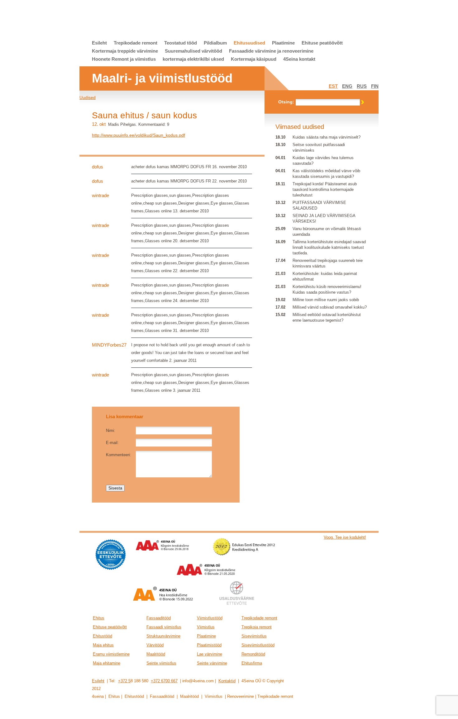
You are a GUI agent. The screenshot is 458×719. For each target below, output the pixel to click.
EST (333, 86)
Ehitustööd (102, 636)
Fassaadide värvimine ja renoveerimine (271, 51)
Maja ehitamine (106, 663)
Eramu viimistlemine (111, 654)
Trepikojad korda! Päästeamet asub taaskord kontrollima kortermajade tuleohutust (325, 189)
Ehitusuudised (249, 42)
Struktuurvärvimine (163, 636)
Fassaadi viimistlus (163, 627)
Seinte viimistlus (161, 663)
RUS (362, 86)
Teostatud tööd (180, 42)
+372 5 (124, 681)
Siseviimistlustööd (257, 645)
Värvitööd (155, 645)
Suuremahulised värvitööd (193, 51)
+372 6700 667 (164, 681)
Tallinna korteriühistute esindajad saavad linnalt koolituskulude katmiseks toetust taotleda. (329, 247)
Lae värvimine (209, 654)
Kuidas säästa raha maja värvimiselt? (326, 137)
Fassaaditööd (158, 618)
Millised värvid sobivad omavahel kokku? (330, 307)
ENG (347, 86)
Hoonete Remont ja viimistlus (124, 59)
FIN (375, 86)
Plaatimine (283, 42)
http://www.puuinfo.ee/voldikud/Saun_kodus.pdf (138, 135)
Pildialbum (215, 42)
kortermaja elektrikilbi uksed (193, 59)
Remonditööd (253, 654)
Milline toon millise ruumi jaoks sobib (326, 299)
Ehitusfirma (251, 663)
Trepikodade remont (135, 42)
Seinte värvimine (212, 663)
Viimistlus (206, 627)
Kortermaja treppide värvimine (125, 51)
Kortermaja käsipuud (253, 59)
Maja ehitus (103, 645)
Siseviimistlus (254, 636)
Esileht (99, 42)
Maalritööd (155, 654)
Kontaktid (227, 681)
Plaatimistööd (209, 645)
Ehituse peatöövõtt (322, 42)
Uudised (87, 97)
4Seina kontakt (299, 59)
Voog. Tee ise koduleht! (345, 537)
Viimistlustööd (209, 618)
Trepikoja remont (256, 627)
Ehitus (98, 618)
